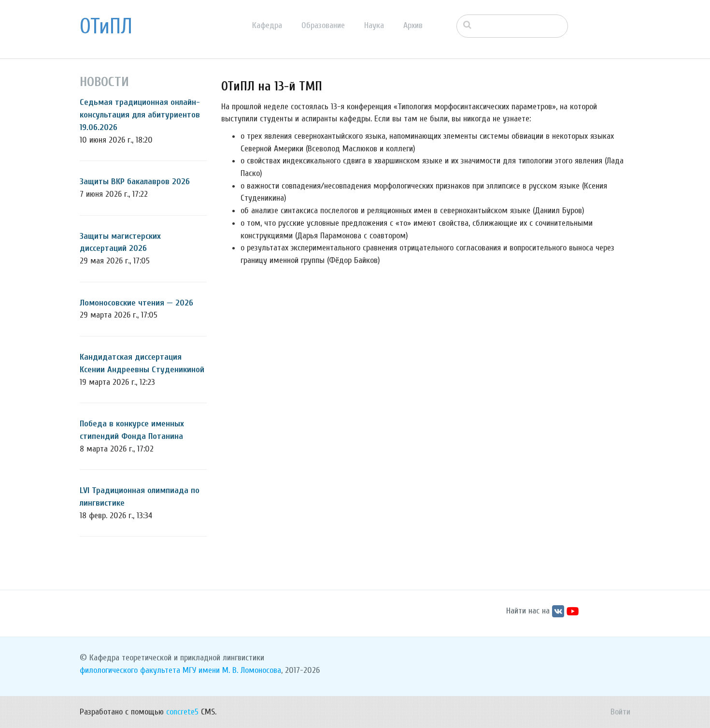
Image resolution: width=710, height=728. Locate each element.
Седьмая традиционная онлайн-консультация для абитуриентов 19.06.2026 (140, 114)
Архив (413, 25)
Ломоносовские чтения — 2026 (136, 303)
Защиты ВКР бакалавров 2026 (135, 181)
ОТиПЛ (106, 26)
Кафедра (267, 25)
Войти (620, 712)
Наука (374, 25)
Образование (323, 25)
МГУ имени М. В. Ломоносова (232, 670)
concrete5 (182, 712)
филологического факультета (130, 670)
